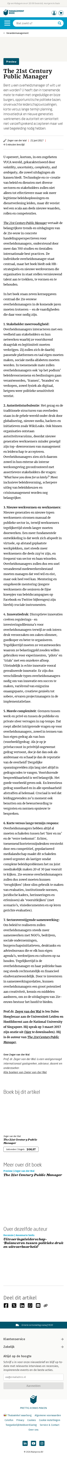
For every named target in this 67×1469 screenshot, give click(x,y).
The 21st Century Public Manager (25, 223)
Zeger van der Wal (28, 1011)
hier (28, 1032)
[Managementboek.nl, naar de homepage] (13, 14)
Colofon (9, 1420)
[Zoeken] (59, 23)
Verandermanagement (17, 33)
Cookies (31, 1420)
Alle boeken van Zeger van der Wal (25, 1072)
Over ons (33, 1429)
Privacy (20, 1420)
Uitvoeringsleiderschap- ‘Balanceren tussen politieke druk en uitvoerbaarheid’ (33, 1243)
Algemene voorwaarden (48, 1415)
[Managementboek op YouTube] (33, 1443)
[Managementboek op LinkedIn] (25, 1443)
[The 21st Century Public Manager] (15, 1114)
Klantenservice (14, 1339)
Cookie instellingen (49, 1420)
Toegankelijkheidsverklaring (21, 1425)
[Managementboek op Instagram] (41, 1443)
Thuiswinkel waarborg (19, 1415)
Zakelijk (8, 1347)
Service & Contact (49, 1425)
